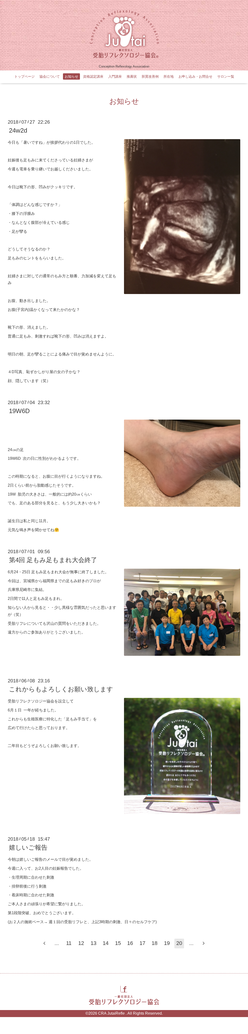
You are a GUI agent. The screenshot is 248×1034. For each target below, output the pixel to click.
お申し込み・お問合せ (195, 76)
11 (68, 943)
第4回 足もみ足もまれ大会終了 (53, 560)
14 (105, 943)
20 (179, 943)
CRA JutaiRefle (112, 1013)
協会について (49, 76)
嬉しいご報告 (28, 847)
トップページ (24, 76)
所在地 (168, 76)
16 (130, 943)
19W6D (19, 411)
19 (167, 943)
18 (154, 943)
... (56, 943)
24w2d (18, 130)
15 (118, 943)
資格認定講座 (93, 76)
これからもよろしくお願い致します (61, 689)
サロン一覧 (225, 76)
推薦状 (132, 76)
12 (81, 943)
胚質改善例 (150, 76)
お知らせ (71, 76)
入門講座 (115, 76)
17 (142, 943)
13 (93, 943)
